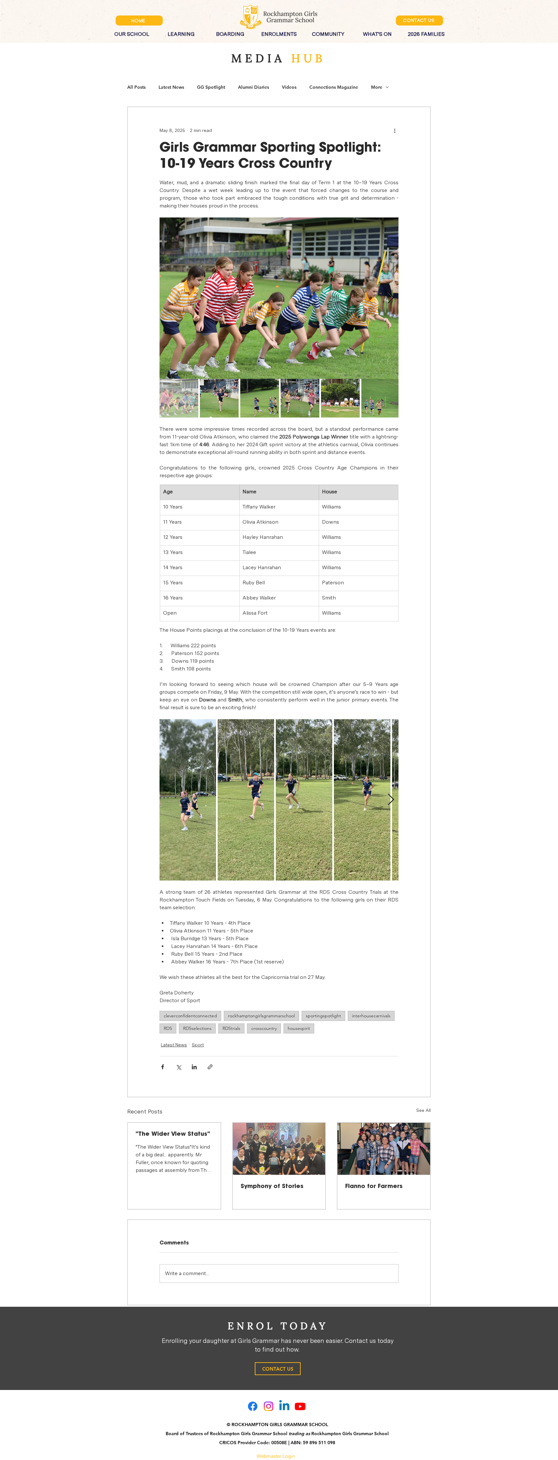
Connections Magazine (333, 87)
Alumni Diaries (253, 87)
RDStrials (231, 1028)
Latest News (171, 87)
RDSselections (197, 1028)
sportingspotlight (323, 1016)
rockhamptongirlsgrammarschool (261, 1016)
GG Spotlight (211, 87)
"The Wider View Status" (173, 1134)
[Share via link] (210, 1067)
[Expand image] (279, 298)
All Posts (136, 87)
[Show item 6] (380, 398)
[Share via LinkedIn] (194, 1067)
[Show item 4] (300, 398)
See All (423, 1110)
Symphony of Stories (272, 1186)
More (376, 87)
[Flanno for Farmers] (383, 1149)
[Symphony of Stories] (279, 1149)
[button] (131, 31)
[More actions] (394, 130)
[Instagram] (268, 1406)
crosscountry (264, 1028)
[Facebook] (252, 1406)
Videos (289, 87)
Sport (198, 1044)
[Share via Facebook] (163, 1067)
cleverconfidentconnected (190, 1016)
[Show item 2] (219, 398)
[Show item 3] (259, 398)
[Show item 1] (179, 398)
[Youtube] (300, 1406)
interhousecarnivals (371, 1016)
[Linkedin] (284, 1406)
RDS (168, 1028)
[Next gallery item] (391, 298)
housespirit (299, 1028)
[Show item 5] (340, 398)
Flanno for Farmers (374, 1186)
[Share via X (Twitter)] (178, 1067)
